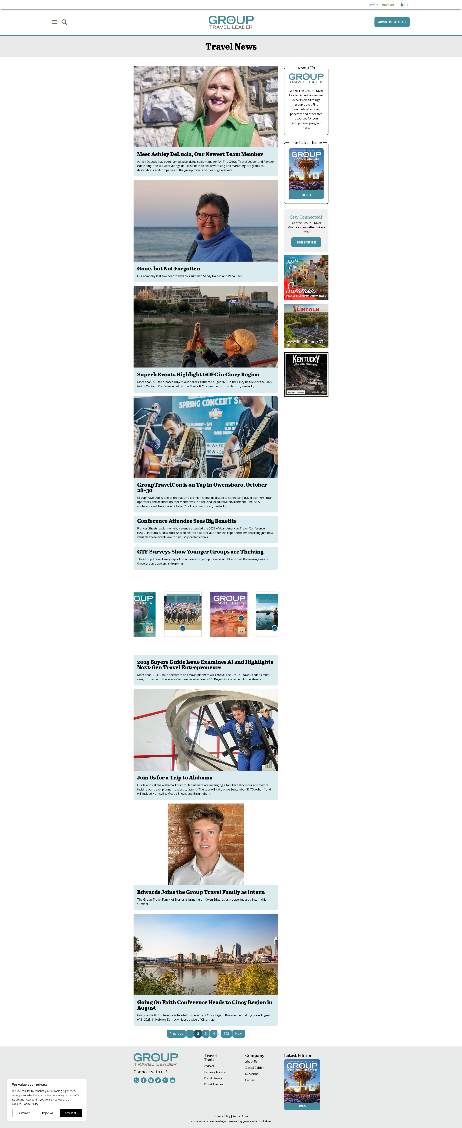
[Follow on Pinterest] (165, 1080)
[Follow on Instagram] (151, 1080)
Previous (176, 1033)
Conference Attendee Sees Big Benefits (187, 520)
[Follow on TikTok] (158, 1080)
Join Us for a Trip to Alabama (175, 777)
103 (226, 1033)
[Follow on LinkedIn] (172, 1080)
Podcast (209, 1066)
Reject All (47, 1113)
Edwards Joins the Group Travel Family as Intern (201, 892)
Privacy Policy (222, 1116)
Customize (24, 1113)
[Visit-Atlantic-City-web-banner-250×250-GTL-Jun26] (306, 298)
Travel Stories (213, 1078)
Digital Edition (254, 1067)
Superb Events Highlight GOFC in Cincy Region (198, 374)
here (306, 128)
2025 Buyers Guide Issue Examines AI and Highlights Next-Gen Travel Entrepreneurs (205, 664)
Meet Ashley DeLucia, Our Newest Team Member (200, 154)
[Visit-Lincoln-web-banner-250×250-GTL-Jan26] (306, 347)
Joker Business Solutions (257, 1121)
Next (239, 1033)
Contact (250, 1080)
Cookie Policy (30, 1104)
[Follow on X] (136, 1080)
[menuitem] (54, 22)
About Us (251, 1061)
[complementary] (47, 1099)
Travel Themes (213, 1084)
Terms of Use (240, 1116)
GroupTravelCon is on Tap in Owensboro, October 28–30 (202, 487)
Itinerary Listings (215, 1072)
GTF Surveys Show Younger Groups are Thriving (200, 551)
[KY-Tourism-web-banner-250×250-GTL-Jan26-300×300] (306, 396)
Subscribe (251, 1074)
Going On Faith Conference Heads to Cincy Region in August (205, 1004)
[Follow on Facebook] (144, 1080)
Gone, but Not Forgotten (168, 268)
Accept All (70, 1113)
